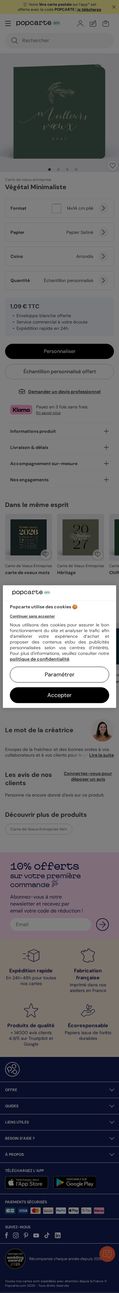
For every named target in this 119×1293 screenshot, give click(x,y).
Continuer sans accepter (32, 616)
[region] (59, 646)
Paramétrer (60, 674)
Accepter (59, 695)
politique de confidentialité (39, 659)
